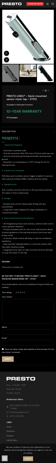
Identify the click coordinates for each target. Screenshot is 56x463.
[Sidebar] (3, 142)
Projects (10, 436)
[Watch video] (6, 53)
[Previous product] (43, 90)
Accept (28, 459)
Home (9, 427)
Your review (7, 296)
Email (5, 338)
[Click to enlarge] (6, 59)
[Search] (52, 4)
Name (5, 327)
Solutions (11, 431)
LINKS (9, 422)
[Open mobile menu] (47, 4)
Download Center (35, 4)
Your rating (7, 292)
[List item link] (24, 416)
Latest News (12, 440)
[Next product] (48, 90)
